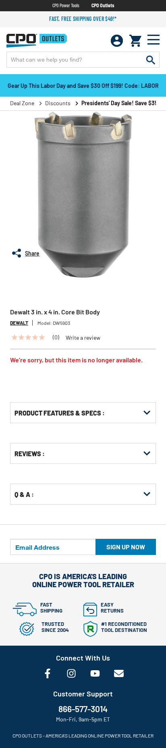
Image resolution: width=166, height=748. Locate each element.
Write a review (83, 338)
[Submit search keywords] (150, 59)
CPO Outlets (102, 5)
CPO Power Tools (65, 5)
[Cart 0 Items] (135, 41)
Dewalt (19, 323)
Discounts (58, 103)
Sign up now (125, 547)
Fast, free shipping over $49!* (83, 18)
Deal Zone (22, 103)
